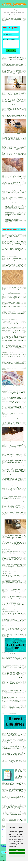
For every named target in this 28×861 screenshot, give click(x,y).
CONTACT (20, 7)
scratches (24, 696)
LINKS (14, 7)
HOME (11, 7)
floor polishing (17, 783)
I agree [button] (16, 850)
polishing (8, 330)
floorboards (4, 496)
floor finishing (14, 784)
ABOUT (17, 7)
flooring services (13, 795)
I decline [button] (17, 853)
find (6, 804)
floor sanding (12, 136)
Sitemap (3, 845)
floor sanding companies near (11, 748)
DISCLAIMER (24, 7)
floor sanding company (12, 69)
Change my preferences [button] (17, 856)
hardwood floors (13, 653)
